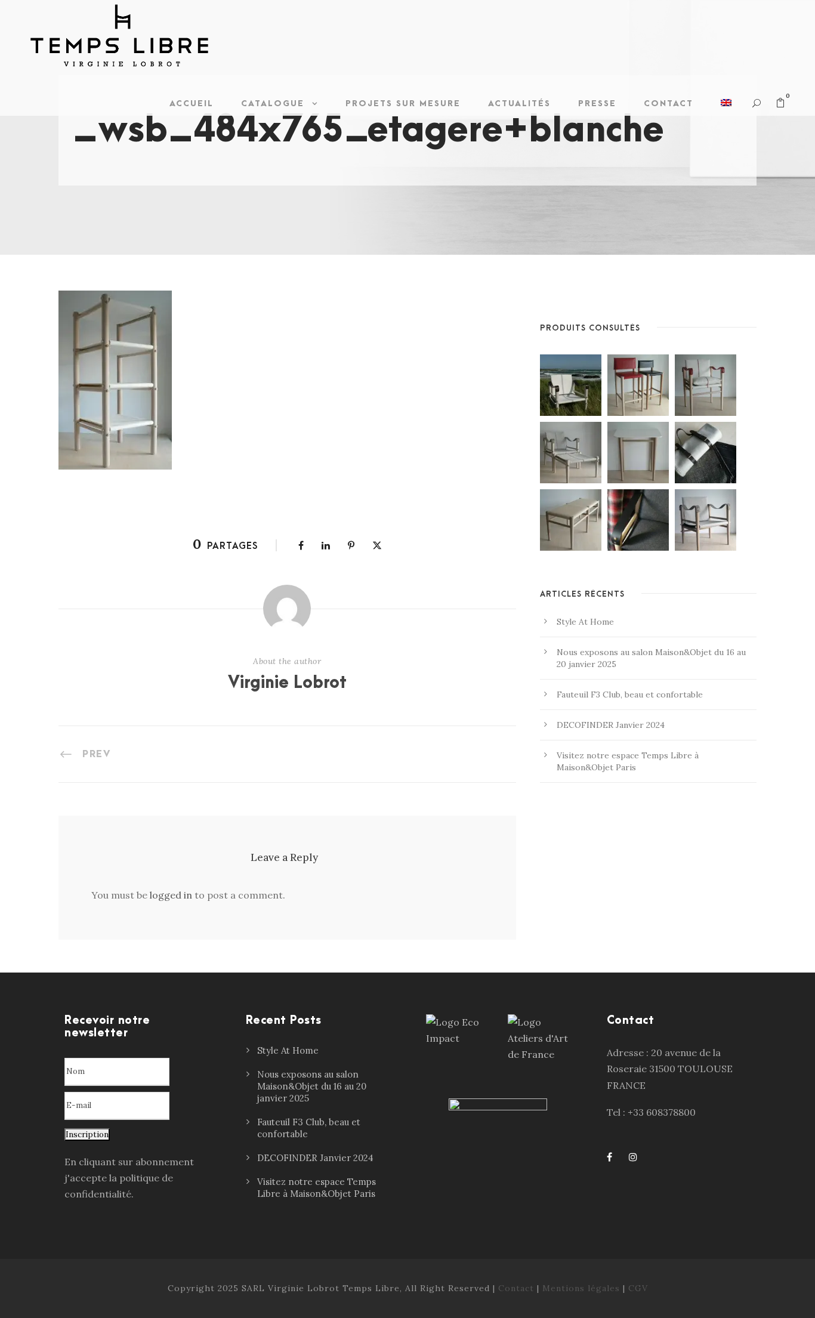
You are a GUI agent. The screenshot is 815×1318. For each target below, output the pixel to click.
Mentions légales (581, 1288)
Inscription (87, 1134)
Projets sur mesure (403, 103)
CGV (638, 1288)
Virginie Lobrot (287, 683)
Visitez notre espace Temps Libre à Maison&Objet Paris (316, 1187)
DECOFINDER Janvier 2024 (611, 725)
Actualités (519, 103)
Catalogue (272, 103)
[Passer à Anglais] (726, 106)
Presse (597, 103)
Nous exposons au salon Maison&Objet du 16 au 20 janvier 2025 (311, 1086)
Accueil (191, 103)
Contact (668, 103)
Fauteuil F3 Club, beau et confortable (630, 694)
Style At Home (585, 621)
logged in (171, 895)
